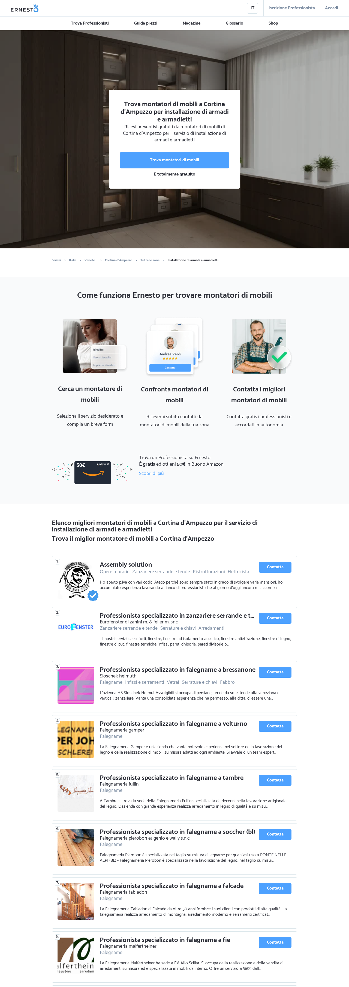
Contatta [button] (275, 567)
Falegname (111, 682)
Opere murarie (115, 572)
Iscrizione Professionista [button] (292, 8)
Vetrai (173, 682)
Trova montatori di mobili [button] (174, 160)
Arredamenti (211, 628)
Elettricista (238, 572)
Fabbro (227, 682)
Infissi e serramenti (144, 682)
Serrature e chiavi (178, 628)
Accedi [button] (331, 8)
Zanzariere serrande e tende (161, 572)
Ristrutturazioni (209, 572)
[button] (89, 23)
